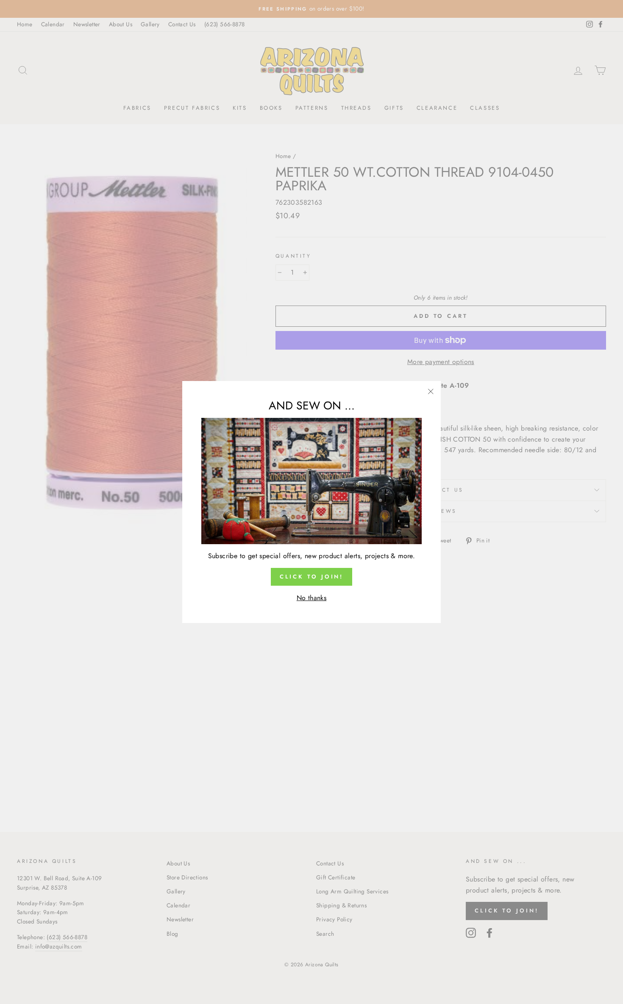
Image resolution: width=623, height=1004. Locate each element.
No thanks (312, 598)
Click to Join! (312, 577)
